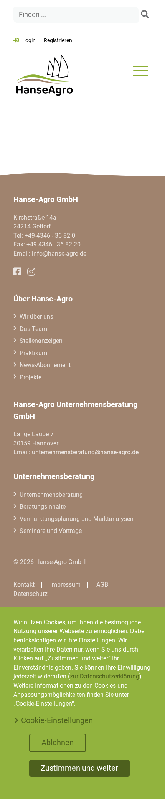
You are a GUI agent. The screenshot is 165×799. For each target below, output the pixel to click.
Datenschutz (30, 593)
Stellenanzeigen (41, 340)
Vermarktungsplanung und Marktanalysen (77, 519)
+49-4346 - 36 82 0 (50, 235)
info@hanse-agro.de (59, 253)
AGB (102, 584)
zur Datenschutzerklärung (104, 676)
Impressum (65, 584)
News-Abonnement (45, 365)
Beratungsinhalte (43, 506)
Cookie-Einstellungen (57, 720)
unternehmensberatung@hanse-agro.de (85, 452)
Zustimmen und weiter (79, 768)
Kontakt (24, 584)
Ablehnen (57, 742)
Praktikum (33, 353)
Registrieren (58, 40)
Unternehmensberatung (51, 494)
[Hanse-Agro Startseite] (44, 71)
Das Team (33, 329)
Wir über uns (36, 316)
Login (29, 40)
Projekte (30, 377)
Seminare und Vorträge (51, 530)
